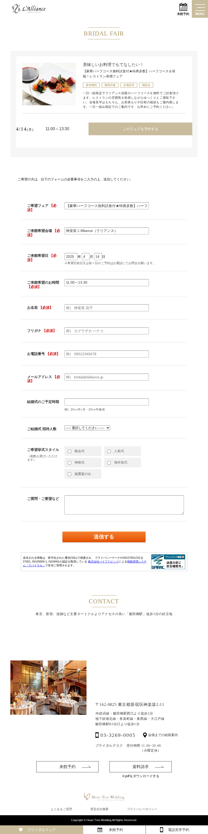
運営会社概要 (99, 809)
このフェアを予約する (140, 129)
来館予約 (183, 13)
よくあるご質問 (61, 809)
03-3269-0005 (117, 735)
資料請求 (140, 766)
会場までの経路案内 (163, 735)
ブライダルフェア (41, 830)
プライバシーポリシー (142, 809)
